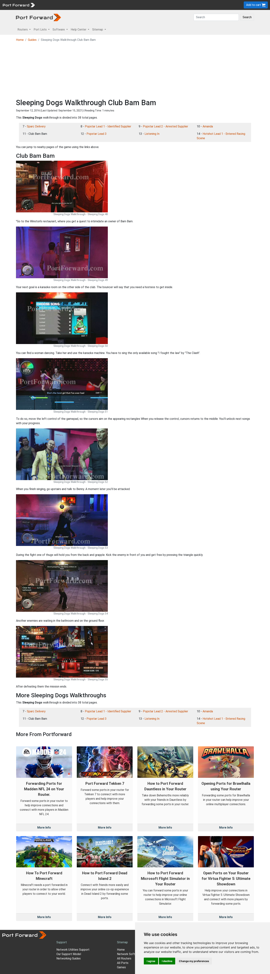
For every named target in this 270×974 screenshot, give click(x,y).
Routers (50, 5)
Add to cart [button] (254, 5)
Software (81, 5)
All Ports (122, 963)
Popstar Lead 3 (97, 134)
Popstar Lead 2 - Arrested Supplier (165, 126)
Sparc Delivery (36, 126)
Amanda (208, 126)
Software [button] (59, 29)
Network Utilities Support (72, 949)
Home (20, 40)
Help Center (97, 5)
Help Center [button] (79, 29)
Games (121, 967)
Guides (32, 40)
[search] (124, 5)
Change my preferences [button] (194, 961)
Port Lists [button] (40, 29)
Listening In (152, 134)
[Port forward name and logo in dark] (38, 17)
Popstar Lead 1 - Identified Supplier (108, 126)
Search (247, 17)
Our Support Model (68, 954)
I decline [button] (167, 961)
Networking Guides (68, 958)
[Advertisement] (135, 71)
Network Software (129, 954)
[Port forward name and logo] (18, 4)
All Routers (124, 958)
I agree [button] (151, 961)
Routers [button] (22, 29)
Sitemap (113, 5)
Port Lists (65, 5)
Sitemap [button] (98, 29)
